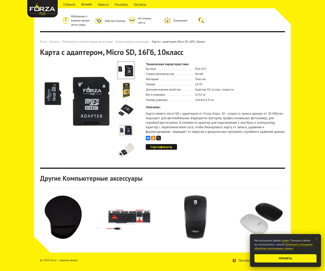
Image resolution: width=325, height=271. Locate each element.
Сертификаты (161, 147)
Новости (103, 4)
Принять (285, 258)
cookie (285, 240)
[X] (158, 138)
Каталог (86, 4)
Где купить (121, 4)
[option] (77, 99)
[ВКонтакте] (148, 138)
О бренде (69, 4)
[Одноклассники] (153, 138)
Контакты (140, 4)
